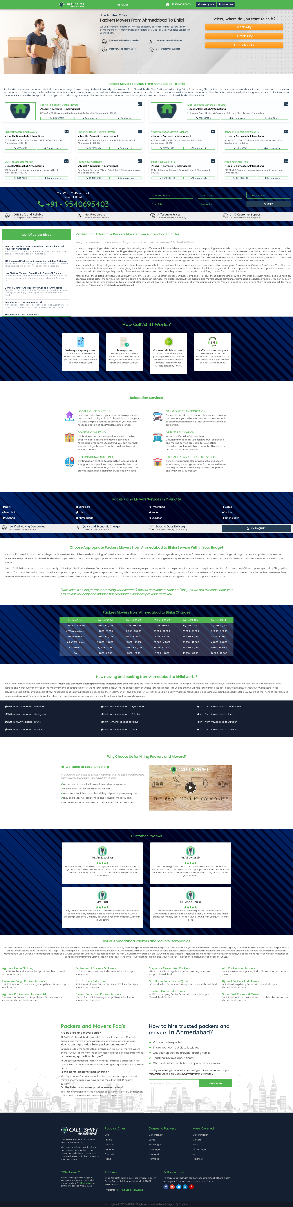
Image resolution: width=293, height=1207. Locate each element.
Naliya (108, 1158)
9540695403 (95, 178)
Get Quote (216, 1083)
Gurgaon (156, 518)
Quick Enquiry (256, 528)
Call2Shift (130, 1204)
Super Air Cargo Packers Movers (96, 132)
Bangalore (84, 507)
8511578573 (21, 178)
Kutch (196, 1154)
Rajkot (108, 1139)
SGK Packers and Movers (19, 162)
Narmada (154, 1158)
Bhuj (107, 1134)
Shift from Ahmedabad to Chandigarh (220, 706)
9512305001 (241, 148)
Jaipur (228, 507)
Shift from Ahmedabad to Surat (216, 714)
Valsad (197, 1139)
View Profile (126, 118)
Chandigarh (231, 518)
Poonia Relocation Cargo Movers (59, 105)
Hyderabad (158, 507)
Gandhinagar (200, 1134)
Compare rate (91, 118)
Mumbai (10, 512)
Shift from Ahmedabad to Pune (24, 721)
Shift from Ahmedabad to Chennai (26, 729)
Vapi (195, 1144)
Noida (228, 512)
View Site (272, 118)
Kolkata (82, 512)
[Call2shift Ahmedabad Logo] (72, 3)
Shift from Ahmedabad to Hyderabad (123, 706)
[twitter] (172, 1186)
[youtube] (185, 1186)
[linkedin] (178, 1186)
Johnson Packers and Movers (241, 132)
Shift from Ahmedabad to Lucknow (218, 729)
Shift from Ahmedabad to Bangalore (27, 714)
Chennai (10, 518)
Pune (154, 512)
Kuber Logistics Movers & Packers (206, 105)
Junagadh (154, 1154)
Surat (152, 1139)
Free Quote (207, 4)
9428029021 (58, 118)
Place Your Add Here (90, 162)
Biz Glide (183, 1204)
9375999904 (95, 148)
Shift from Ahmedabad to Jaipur (120, 721)
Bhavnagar (155, 1144)
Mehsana (110, 1144)
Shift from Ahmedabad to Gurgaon (218, 721)
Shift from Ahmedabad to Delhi (120, 729)
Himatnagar (199, 1149)
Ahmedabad (85, 518)
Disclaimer (86, 1183)
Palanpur (198, 1158)
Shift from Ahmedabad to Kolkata (121, 714)
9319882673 (168, 148)
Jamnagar (155, 1149)
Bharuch (109, 1154)
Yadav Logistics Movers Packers (169, 132)
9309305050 (204, 118)
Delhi (8, 507)
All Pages (123, 4)
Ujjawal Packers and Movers (21, 132)
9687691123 (21, 148)
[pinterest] (191, 1186)
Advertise (227, 4)
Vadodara (110, 1149)
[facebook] (165, 1186)
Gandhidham (156, 1134)
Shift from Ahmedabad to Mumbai (25, 706)
